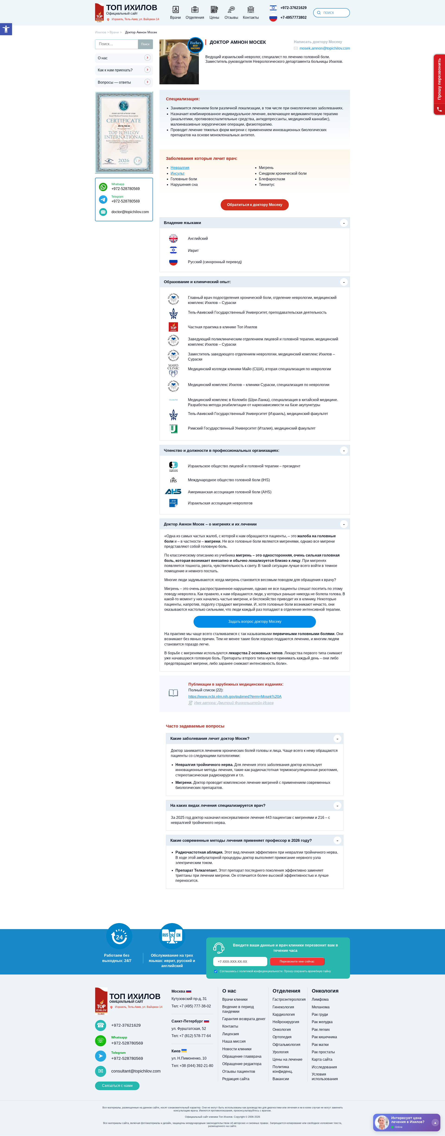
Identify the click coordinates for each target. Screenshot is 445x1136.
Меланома (321, 1007)
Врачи (114, 32)
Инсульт (177, 173)
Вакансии (281, 1079)
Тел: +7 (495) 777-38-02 (191, 1006)
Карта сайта (322, 1059)
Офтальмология (286, 1045)
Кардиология (284, 1014)
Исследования (324, 1067)
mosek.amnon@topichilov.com (325, 48)
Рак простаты (323, 1052)
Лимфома (320, 999)
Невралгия (180, 168)
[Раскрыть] (435, 1122)
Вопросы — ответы (114, 82)
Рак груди (320, 1014)
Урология (281, 1052)
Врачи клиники (235, 999)
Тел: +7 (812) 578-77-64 (191, 1036)
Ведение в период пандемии (238, 1009)
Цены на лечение (287, 1059)
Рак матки (320, 1045)
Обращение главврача (241, 1056)
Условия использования (325, 1076)
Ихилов (100, 32)
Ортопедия (282, 1037)
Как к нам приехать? (115, 70)
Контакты (230, 1026)
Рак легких (321, 1030)
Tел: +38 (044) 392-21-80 (192, 1066)
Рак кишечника (324, 1037)
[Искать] (319, 13)
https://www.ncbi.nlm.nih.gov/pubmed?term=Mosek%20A (235, 697)
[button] (6, 29)
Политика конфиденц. (283, 1069)
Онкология (282, 1030)
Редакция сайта (235, 1079)
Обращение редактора (241, 1064)
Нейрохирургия (286, 1022)
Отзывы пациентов (238, 1071)
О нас (103, 58)
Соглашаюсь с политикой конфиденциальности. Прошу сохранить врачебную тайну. (275, 971)
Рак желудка (322, 1022)
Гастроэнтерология (289, 999)
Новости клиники (236, 1049)
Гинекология (283, 1007)
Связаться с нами (117, 1086)
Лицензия (230, 1034)
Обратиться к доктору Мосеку (254, 205)
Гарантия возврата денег (244, 1019)
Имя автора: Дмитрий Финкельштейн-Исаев (233, 703)
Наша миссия (234, 1041)
